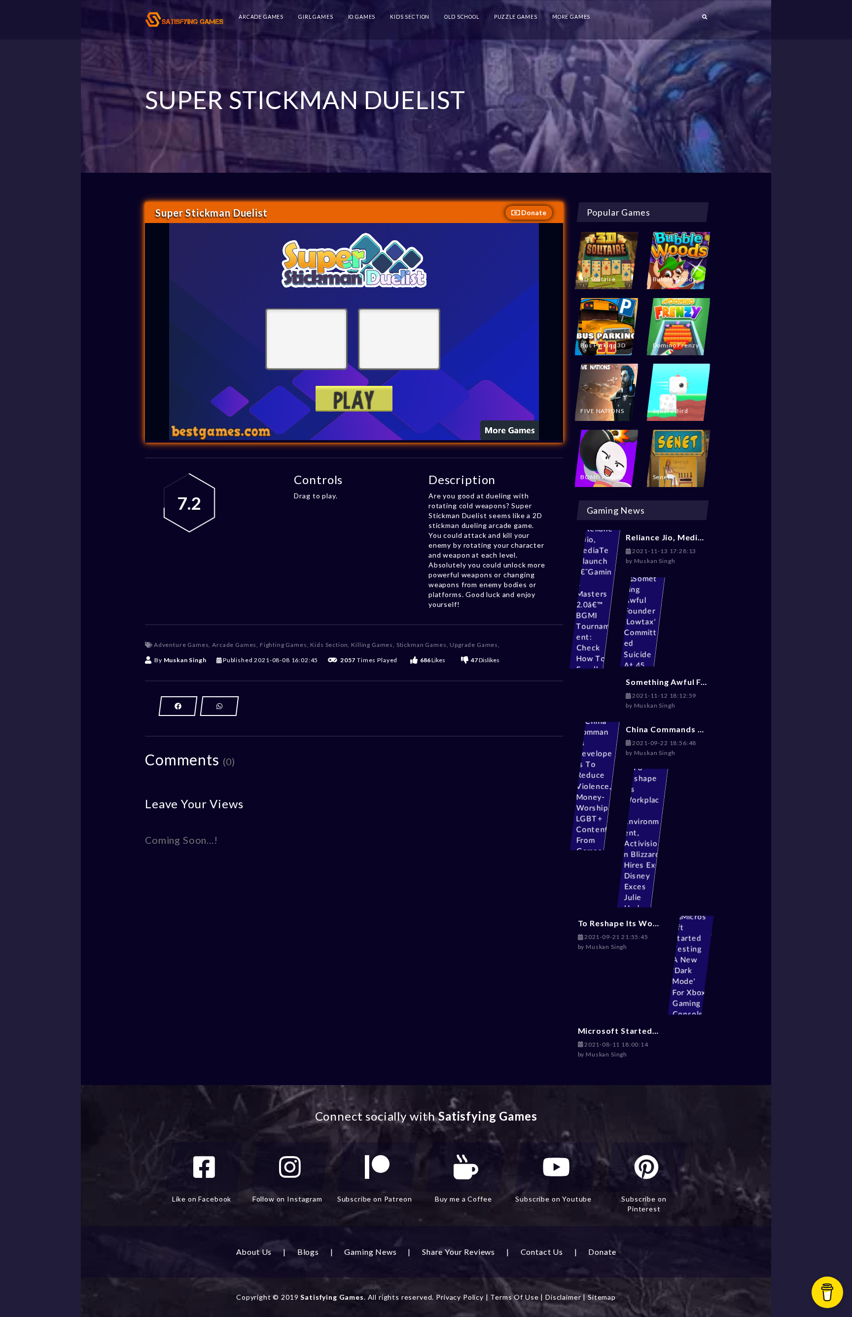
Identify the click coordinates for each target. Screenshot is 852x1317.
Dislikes (485, 660)
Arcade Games (234, 644)
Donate (533, 212)
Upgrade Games (474, 644)
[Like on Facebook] (204, 1167)
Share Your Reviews (458, 1251)
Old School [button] (461, 17)
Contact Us (542, 1251)
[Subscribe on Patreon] (377, 1167)
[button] (705, 19)
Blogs (308, 1251)
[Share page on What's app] (219, 706)
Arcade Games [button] (261, 17)
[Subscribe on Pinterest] (646, 1167)
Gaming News (370, 1251)
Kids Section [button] (409, 17)
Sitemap (602, 1297)
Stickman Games (421, 644)
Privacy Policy (460, 1297)
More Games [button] (571, 17)
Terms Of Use (514, 1297)
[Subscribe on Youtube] (556, 1167)
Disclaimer (563, 1297)
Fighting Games (283, 644)
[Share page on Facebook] (178, 706)
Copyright (253, 1297)
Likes (432, 660)
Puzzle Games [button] (515, 17)
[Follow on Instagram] (289, 1167)
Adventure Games (181, 644)
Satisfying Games (331, 1297)
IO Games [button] (362, 17)
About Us (254, 1251)
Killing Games (372, 644)
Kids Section (329, 644)
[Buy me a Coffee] (466, 1167)
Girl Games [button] (315, 17)
